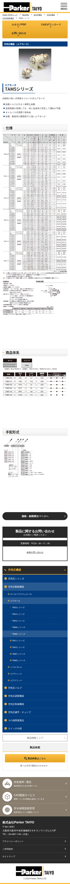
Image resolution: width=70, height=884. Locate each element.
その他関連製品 (16, 720)
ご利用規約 (7, 848)
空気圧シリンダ (16, 578)
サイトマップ (8, 856)
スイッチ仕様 (15, 728)
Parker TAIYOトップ (9, 15)
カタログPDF (19, 24)
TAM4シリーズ (18, 627)
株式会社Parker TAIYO (22, 7)
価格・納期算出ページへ (35, 516)
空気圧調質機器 (16, 695)
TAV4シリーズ (18, 614)
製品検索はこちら (37, 758)
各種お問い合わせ (35, 552)
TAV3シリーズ (18, 607)
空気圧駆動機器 (8, 18)
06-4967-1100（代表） (19, 834)
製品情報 (25, 15)
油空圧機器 (38, 15)
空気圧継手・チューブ (19, 712)
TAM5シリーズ (18, 633)
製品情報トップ (35, 737)
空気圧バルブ (15, 687)
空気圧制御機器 (16, 704)
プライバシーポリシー (13, 841)
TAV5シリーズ (18, 620)
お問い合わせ (19, 33)
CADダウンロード (51, 24)
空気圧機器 (51, 15)
